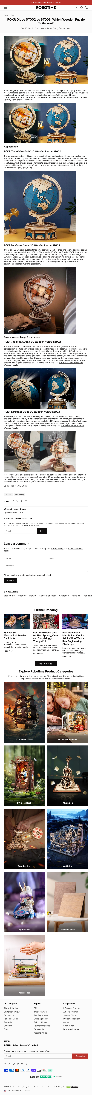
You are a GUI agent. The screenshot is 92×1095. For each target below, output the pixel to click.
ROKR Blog (19, 494)
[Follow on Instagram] (13, 1063)
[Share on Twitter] (17, 501)
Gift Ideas (64, 595)
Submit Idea (68, 1026)
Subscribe (80, 1056)
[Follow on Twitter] (9, 1063)
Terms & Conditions (34, 1087)
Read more (9, 651)
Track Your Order (41, 1012)
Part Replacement (42, 1015)
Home (6, 15)
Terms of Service (75, 548)
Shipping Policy (41, 1019)
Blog (12, 15)
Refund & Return (41, 1022)
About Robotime (11, 1008)
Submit (10, 580)
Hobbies (76, 595)
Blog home (9, 595)
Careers (66, 1022)
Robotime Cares (11, 1019)
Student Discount (71, 1015)
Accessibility (46, 1087)
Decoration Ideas (47, 595)
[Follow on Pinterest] (18, 1063)
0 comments (65, 28)
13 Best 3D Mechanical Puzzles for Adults (15, 635)
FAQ (35, 1008)
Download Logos (71, 1029)
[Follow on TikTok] (26, 1063)
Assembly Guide (41, 1033)
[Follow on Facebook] (5, 1063)
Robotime (13, 1087)
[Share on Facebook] (13, 501)
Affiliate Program (70, 1012)
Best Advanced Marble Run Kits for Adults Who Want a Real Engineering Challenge (73, 638)
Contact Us (39, 1029)
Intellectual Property (58, 1087)
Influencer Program (71, 1008)
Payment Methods (42, 1026)
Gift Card (8, 1026)
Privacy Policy (57, 548)
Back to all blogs (46, 663)
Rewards (8, 1022)
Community (9, 1015)
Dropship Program (71, 1019)
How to (33, 595)
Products (21, 595)
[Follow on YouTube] (22, 1063)
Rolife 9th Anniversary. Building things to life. (46, 2)
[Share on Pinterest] (21, 501)
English (27, 1091)
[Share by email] (26, 501)
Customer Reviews (12, 1012)
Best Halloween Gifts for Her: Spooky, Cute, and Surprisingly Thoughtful (45, 637)
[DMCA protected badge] (72, 1087)
